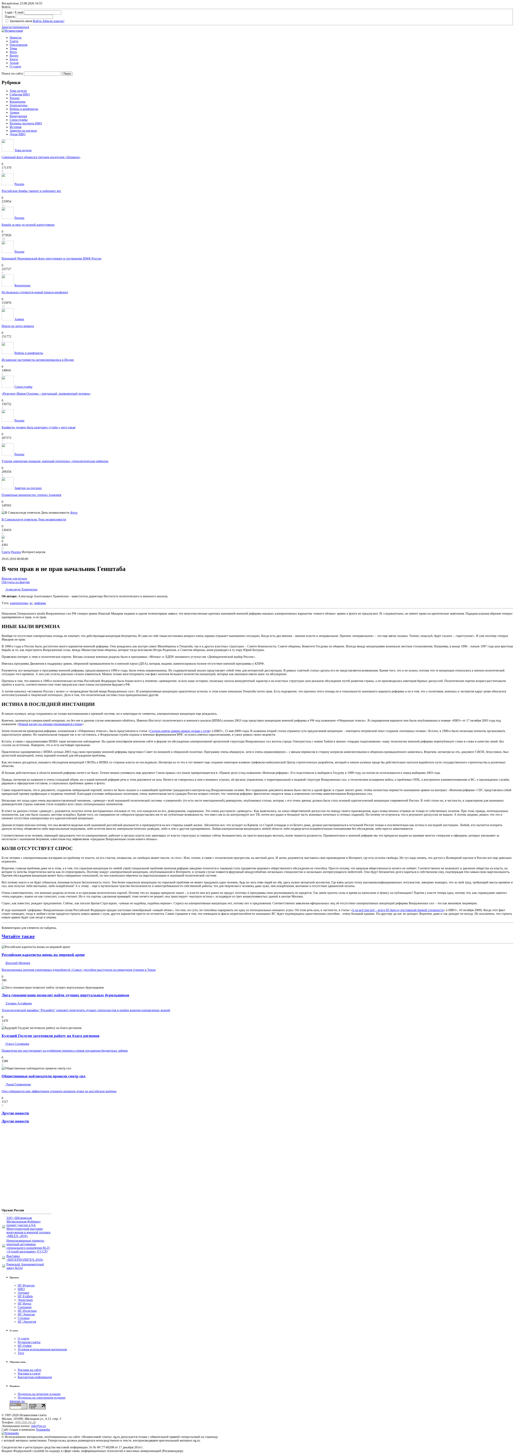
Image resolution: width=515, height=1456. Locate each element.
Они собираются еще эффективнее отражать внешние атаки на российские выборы (59, 1091)
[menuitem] (261, 37)
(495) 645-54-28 (25, 1422)
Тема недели (18, 90)
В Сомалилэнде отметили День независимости (34, 519)
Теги (21, 1353)
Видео (14, 55)
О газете (15, 66)
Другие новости (15, 1113)
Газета (14, 41)
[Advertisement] (26, 1167)
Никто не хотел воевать (18, 326)
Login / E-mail (14, 12)
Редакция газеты (29, 1342)
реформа (40, 603)
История (15, 127)
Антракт (23, 1292)
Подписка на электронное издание (41, 1397)
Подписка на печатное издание (39, 1394)
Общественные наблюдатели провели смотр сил (43, 1076)
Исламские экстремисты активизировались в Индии (38, 359)
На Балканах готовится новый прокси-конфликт (35, 292)
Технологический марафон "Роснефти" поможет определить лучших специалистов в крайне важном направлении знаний (86, 1010)
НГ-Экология (27, 1321)
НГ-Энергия (26, 1314)
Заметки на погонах (23, 130)
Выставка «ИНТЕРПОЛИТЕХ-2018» (24, 1257)
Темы (13, 48)
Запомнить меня (21, 21)
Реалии (15, 98)
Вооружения (18, 116)
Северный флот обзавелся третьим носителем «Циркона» (41, 157)
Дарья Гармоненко (18, 1084)
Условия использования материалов (42, 1349)
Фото (13, 52)
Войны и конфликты (24, 109)
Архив (14, 63)
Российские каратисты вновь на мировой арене (43, 955)
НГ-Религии (26, 1285)
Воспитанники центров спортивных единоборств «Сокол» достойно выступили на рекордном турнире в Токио (79, 969)
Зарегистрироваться (15, 27)
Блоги (14, 59)
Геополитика (18, 105)
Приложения (18, 44)
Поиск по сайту (12, 73)
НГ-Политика (27, 1310)
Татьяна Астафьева (18, 1003)
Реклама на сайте (29, 1370)
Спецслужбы (19, 119)
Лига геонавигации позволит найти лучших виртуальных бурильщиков (65, 995)
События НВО (20, 94)
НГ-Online (25, 1345)
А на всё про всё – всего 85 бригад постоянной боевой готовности (398, 910)
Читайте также (18, 936)
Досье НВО (18, 134)
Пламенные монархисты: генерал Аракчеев (31, 495)
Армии (14, 112)
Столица (24, 1318)
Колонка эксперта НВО (26, 123)
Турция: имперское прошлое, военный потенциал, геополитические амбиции (55, 461)
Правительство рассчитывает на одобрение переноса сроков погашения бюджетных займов (65, 1050)
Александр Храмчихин (21, 589)
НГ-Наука (24, 1303)
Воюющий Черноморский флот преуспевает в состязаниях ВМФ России (51, 258)
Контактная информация (35, 1377)
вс (31, 603)
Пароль (10, 16)
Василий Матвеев (17, 963)
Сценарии (25, 1307)
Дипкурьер (25, 1300)
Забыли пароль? (53, 21)
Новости (16, 37)
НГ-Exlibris (25, 1296)
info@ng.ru (38, 1426)
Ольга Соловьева (17, 1043)
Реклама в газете (29, 1373)
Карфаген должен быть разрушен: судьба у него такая (38, 427)
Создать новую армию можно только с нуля (179, 731)
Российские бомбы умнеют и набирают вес (31, 191)
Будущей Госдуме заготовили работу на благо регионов (50, 1036)
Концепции (18, 101)
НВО (21, 1289)
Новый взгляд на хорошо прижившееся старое (50, 724)
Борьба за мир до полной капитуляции (28, 224)
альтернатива (19, 603)
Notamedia (43, 1429)
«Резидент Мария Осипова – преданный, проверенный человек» (46, 393)
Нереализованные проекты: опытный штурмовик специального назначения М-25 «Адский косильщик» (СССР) (28, 1246)
